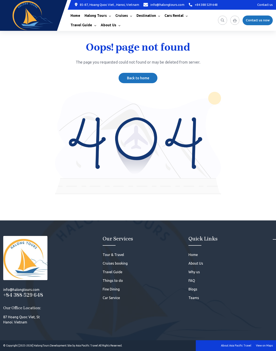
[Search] (222, 20)
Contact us (265, 4)
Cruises (121, 15)
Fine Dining (111, 289)
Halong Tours (96, 15)
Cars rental (174, 15)
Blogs (192, 289)
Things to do (113, 280)
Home (75, 15)
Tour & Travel (113, 255)
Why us (194, 272)
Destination (146, 15)
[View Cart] (234, 20)
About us (108, 25)
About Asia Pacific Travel (236, 345)
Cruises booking (115, 263)
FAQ (191, 280)
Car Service (111, 298)
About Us (195, 263)
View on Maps (264, 345)
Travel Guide (81, 25)
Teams (193, 298)
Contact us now (258, 20)
